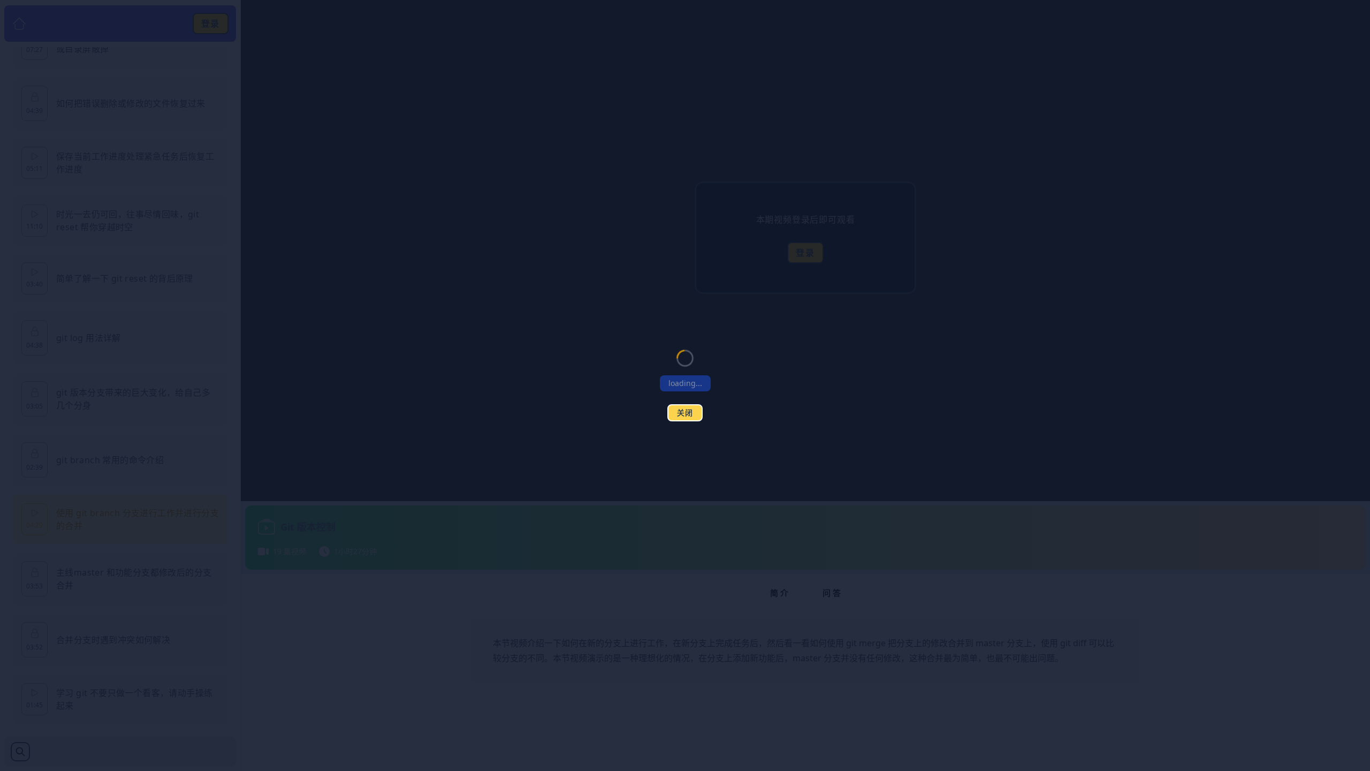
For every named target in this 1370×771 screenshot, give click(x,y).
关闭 (685, 412)
